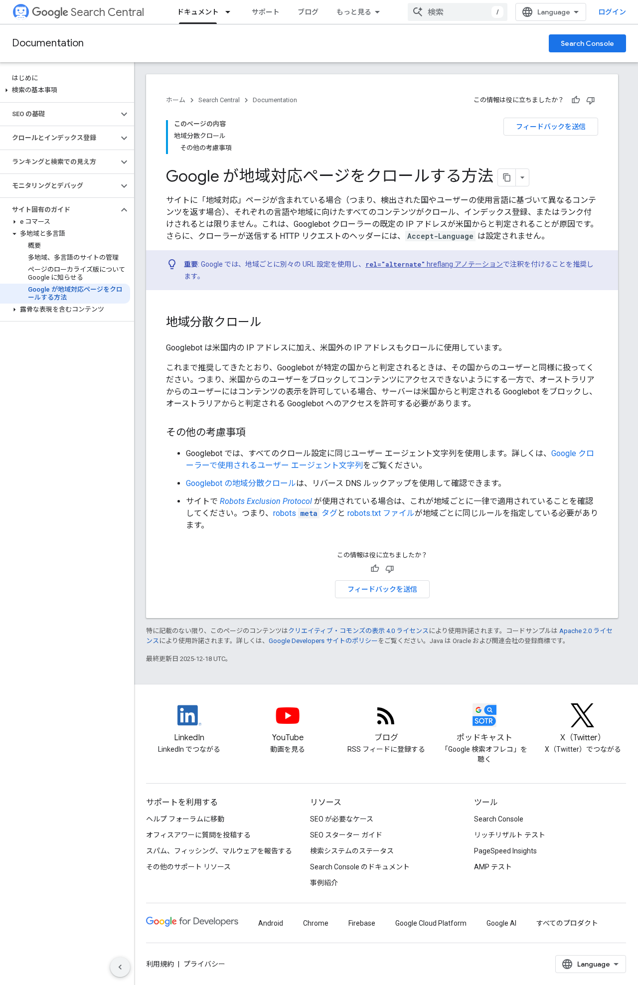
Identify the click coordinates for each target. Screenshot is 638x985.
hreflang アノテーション (434, 264)
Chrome (315, 923)
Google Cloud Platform (431, 923)
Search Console (587, 43)
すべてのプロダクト (567, 923)
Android (270, 923)
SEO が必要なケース (341, 819)
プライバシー (204, 964)
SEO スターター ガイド (346, 835)
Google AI (501, 923)
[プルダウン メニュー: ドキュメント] (231, 12)
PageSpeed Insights (505, 851)
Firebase (361, 923)
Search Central (107, 12)
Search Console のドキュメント (360, 867)
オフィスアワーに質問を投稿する (198, 835)
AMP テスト (493, 867)
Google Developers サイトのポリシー (323, 641)
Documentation (48, 43)
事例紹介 (324, 883)
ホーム (175, 100)
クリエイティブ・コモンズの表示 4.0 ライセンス (358, 631)
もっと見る (353, 11)
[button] (65, 90)
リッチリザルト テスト (509, 835)
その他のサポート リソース (188, 867)
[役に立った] (575, 100)
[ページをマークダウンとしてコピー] (507, 177)
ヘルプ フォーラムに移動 (185, 819)
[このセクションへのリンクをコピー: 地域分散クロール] (272, 323)
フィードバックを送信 (551, 126)
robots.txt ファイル (381, 513)
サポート (266, 11)
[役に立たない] (590, 100)
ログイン (612, 12)
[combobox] (457, 12)
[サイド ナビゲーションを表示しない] (120, 967)
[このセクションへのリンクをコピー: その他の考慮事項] (256, 433)
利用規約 (160, 964)
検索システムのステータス (352, 851)
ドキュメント (198, 11)
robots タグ (305, 513)
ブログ (308, 11)
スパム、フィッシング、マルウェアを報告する (219, 851)
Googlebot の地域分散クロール (241, 483)
